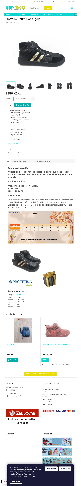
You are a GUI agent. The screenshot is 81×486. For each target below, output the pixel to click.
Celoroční (20, 295)
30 (60, 364)
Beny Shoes (12, 393)
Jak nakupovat (38, 1)
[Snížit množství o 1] (13, 106)
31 (63, 364)
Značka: (11, 22)
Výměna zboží (47, 402)
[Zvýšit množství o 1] (13, 104)
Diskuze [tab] (25, 161)
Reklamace (46, 397)
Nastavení (15, 481)
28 (53, 364)
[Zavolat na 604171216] (8, 1)
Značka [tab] (32, 161)
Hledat (48, 8)
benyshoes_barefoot (16, 396)
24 (49, 364)
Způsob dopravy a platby (51, 389)
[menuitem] (10, 14)
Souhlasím (65, 469)
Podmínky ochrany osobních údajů (54, 394)
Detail (45, 360)
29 (56, 364)
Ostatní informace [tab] (43, 161)
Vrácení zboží (47, 399)
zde (33, 476)
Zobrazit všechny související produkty (40, 374)
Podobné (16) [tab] (16, 161)
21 (42, 364)
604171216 (12, 390)
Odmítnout (51, 469)
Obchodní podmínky (49, 392)
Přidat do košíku (23, 105)
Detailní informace (12, 143)
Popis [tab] (8, 161)
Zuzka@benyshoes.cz (16, 387)
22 (45, 364)
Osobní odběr (47, 404)
